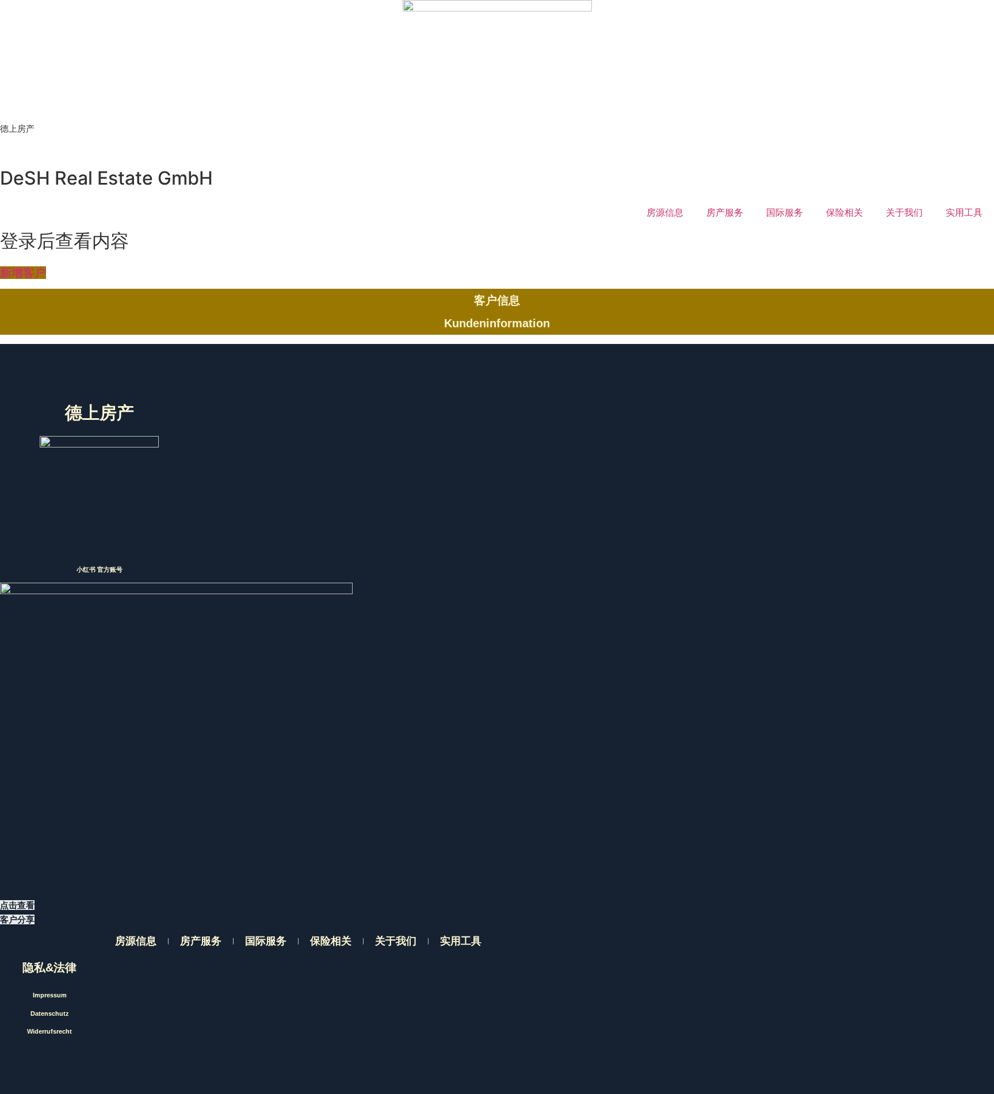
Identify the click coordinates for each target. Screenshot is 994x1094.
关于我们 (904, 212)
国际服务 (784, 212)
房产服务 (724, 212)
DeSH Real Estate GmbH (106, 178)
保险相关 (844, 212)
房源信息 (665, 212)
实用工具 (964, 212)
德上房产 (17, 128)
